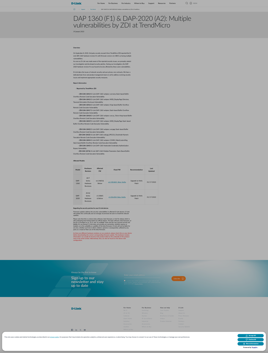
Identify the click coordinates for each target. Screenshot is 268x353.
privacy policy (54, 337)
